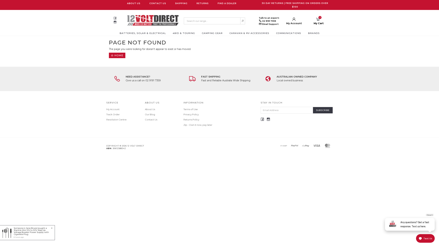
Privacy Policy (191, 114)
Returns (203, 3)
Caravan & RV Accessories (249, 33)
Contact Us (157, 3)
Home (118, 55)
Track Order (113, 114)
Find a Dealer (227, 3)
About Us (133, 3)
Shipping (181, 3)
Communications (288, 33)
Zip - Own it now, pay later (197, 125)
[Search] (242, 20)
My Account (113, 109)
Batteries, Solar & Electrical (143, 33)
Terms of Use (190, 109)
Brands (314, 33)
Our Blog (150, 114)
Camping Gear (212, 33)
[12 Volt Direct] (153, 20)
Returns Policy (191, 119)
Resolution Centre (116, 119)
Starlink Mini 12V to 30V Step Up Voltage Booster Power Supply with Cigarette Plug (31, 232)
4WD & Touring (184, 33)
